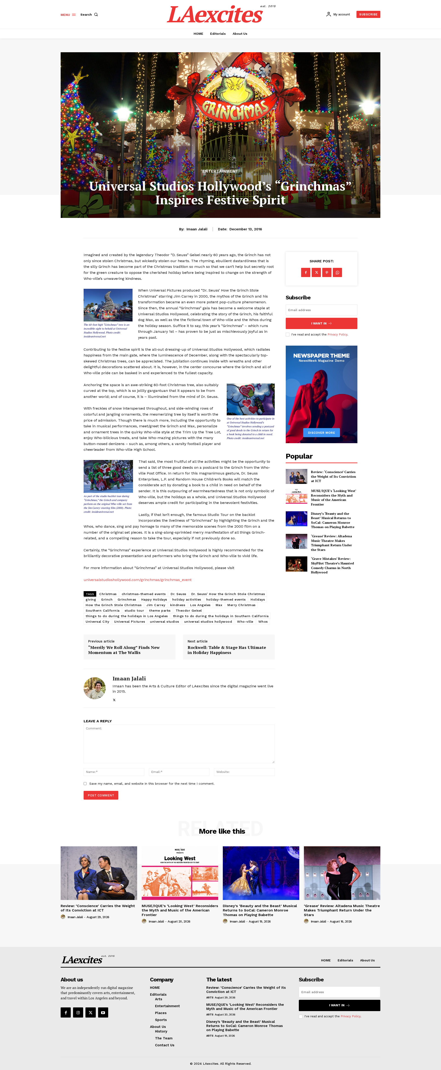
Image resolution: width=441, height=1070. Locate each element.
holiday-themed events (226, 599)
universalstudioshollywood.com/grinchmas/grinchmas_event (138, 580)
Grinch (107, 599)
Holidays (258, 599)
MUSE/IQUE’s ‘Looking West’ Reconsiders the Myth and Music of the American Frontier (333, 497)
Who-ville (245, 621)
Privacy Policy (337, 334)
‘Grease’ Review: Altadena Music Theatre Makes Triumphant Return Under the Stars (331, 543)
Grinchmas (127, 599)
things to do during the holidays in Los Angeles (127, 616)
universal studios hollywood (208, 621)
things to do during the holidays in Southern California (221, 616)
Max (219, 605)
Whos (263, 621)
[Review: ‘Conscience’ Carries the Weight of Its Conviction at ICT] (296, 476)
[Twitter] (114, 699)
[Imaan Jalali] (95, 688)
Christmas (108, 594)
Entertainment (220, 171)
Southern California (103, 610)
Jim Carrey (156, 605)
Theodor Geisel (189, 610)
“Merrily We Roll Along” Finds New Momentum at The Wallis (124, 650)
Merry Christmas (241, 605)
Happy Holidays (154, 599)
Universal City (97, 621)
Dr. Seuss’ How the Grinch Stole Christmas (228, 594)
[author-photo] (64, 917)
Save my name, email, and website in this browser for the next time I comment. (152, 783)
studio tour (134, 610)
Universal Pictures (129, 621)
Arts (209, 997)
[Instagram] (78, 1012)
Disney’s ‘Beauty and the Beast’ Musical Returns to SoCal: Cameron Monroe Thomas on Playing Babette (332, 520)
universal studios (164, 621)
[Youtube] (103, 1012)
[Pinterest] (326, 272)
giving (91, 599)
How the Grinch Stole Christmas (113, 605)
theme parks (160, 610)
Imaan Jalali (197, 229)
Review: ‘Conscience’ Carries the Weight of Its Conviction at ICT (333, 476)
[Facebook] (305, 272)
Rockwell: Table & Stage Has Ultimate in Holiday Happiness (227, 650)
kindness (177, 605)
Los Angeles (200, 605)
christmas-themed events (144, 594)
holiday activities (186, 599)
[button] (90, 14)
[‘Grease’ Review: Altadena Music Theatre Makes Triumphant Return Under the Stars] (296, 541)
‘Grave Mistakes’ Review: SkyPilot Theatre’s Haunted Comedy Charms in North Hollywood (332, 565)
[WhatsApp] (337, 272)
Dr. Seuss (178, 594)
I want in (319, 323)
